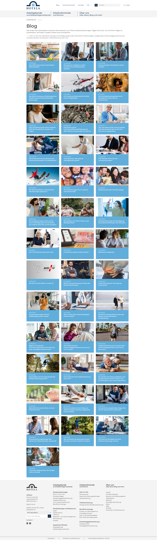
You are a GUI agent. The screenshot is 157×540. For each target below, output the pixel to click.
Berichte (109, 500)
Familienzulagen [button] (88, 36)
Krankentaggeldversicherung (62, 498)
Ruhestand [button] (44, 38)
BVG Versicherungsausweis (88, 517)
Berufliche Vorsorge (59, 504)
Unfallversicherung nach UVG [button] (58, 38)
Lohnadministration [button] (33, 38)
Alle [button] (27, 36)
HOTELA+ (56, 514)
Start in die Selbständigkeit (88, 515)
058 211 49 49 (30, 504)
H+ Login (127, 5)
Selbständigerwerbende (61, 529)
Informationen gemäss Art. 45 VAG (98, 538)
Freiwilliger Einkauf (85, 513)
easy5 (55, 511)
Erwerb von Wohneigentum (88, 511)
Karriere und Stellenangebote (115, 496)
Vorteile (55, 520)
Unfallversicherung (59, 500)
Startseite (31, 20)
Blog (57, 5)
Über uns (90, 14)
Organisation (110, 498)
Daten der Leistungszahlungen (89, 496)
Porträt (108, 492)
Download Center (69, 5)
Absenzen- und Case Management (64, 516)
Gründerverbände (112, 494)
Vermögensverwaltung (113, 502)
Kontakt (81, 5)
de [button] (88, 5)
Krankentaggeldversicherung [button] (114, 36)
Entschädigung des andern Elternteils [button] (69, 36)
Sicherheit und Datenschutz (115, 510)
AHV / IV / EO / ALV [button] (36, 36)
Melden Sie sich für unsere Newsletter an (35, 508)
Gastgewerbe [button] (99, 36)
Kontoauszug (83, 494)
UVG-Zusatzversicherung (61, 502)
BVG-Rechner (57, 518)
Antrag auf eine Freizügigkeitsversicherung (88, 525)
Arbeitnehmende (62, 14)
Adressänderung (84, 498)
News (108, 504)
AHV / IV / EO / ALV (59, 494)
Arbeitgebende (38, 14)
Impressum (51, 538)
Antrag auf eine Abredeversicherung (91, 505)
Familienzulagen (58, 496)
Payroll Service (57, 513)
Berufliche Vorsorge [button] (49, 36)
